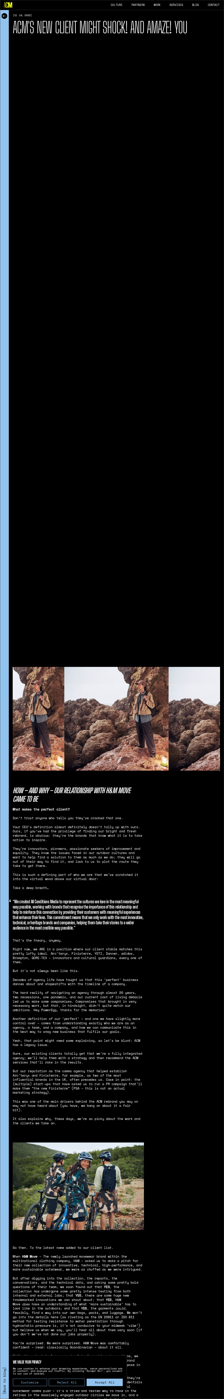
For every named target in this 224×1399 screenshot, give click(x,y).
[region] (68, 1372)
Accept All (105, 1382)
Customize (30, 1382)
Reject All (67, 1382)
